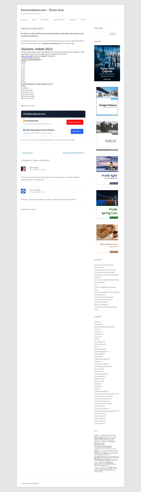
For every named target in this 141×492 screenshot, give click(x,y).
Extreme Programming (102, 445)
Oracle (100, 454)
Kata (95, 346)
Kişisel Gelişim (27, 153)
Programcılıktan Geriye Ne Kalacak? (105, 270)
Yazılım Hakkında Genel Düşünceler (105, 411)
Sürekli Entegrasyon (101, 465)
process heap (106, 454)
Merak (96, 289)
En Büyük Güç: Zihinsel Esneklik (103, 297)
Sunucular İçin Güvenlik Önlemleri (104, 272)
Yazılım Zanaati (98, 423)
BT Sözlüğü (97, 324)
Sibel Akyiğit (34, 168)
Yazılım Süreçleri (99, 418)
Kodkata (96, 361)
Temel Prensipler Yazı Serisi (102, 396)
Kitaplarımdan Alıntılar (101, 359)
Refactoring (97, 381)
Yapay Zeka (97, 406)
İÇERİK (34, 20)
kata (105, 452)
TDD (110, 467)
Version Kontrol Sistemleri (102, 403)
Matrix (96, 454)
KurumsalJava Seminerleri (102, 366)
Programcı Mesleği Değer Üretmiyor (105, 287)
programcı (100, 456)
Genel (96, 329)
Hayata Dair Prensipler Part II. (103, 299)
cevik (114, 437)
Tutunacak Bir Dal (99, 294)
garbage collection (99, 448)
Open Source (98, 369)
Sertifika (96, 384)
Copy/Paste (106, 439)
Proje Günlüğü (98, 376)
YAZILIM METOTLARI (58, 20)
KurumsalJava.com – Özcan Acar (42, 10)
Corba (112, 439)
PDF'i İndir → (77, 131)
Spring (96, 389)
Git (112, 448)
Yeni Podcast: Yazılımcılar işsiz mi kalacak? (107, 292)
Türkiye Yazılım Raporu (47, 140)
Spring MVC (98, 464)
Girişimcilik (107, 448)
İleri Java (96, 337)
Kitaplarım (72, 20)
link (82, 33)
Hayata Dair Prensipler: (101, 302)
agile (96, 435)
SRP (104, 464)
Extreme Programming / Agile (103, 327)
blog (111, 437)
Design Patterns (101, 441)
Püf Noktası (97, 379)
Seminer (114, 459)
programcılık (113, 456)
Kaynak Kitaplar (99, 349)
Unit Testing (99, 469)
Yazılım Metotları (99, 413)
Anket (38, 140)
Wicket (108, 469)
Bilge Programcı (109, 435)
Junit (96, 452)
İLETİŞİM (82, 20)
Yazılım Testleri (98, 421)
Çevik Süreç (98, 471)
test (115, 467)
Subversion (109, 464)
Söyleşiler (97, 386)
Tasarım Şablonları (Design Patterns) (105, 393)
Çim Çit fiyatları (35, 190)
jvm (101, 453)
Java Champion (98, 341)
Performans (97, 371)
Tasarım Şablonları (100, 468)
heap (114, 448)
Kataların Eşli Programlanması (74, 153)
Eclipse (111, 440)
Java (95, 339)
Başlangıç (24, 20)
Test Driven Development (102, 398)
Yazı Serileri (44, 20)
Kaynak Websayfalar (100, 351)
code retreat (98, 439)
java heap (101, 450)
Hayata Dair (97, 334)
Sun (115, 464)
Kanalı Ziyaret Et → (74, 122)
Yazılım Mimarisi (99, 416)
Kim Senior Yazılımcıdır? (101, 304)
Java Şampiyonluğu (111, 450)
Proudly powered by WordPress (30, 483)
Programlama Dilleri (100, 374)
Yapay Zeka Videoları (100, 408)
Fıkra (95, 285)
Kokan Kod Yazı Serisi (100, 364)
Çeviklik (113, 470)
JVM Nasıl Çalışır (99, 344)
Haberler (97, 332)
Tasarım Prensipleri (100, 391)
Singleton (102, 462)
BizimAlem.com (101, 437)
